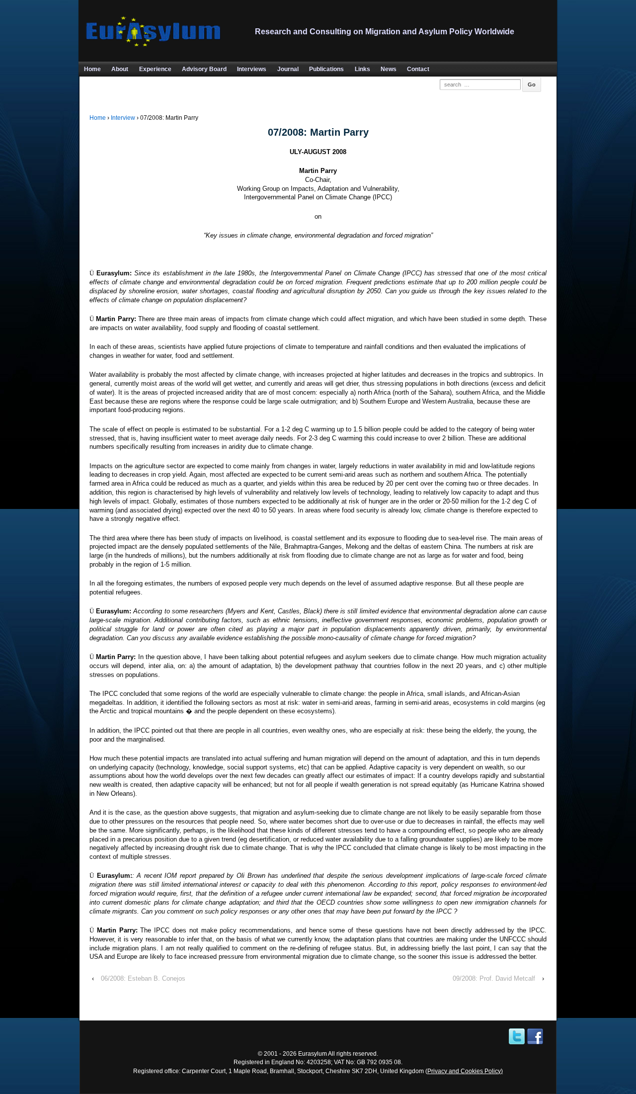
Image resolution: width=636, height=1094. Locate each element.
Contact (418, 69)
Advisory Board (204, 69)
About (119, 69)
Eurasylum (312, 1053)
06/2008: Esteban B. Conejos (143, 978)
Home (92, 69)
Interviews (251, 69)
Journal (288, 69)
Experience (155, 69)
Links (362, 69)
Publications (326, 69)
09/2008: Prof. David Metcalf (494, 978)
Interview (123, 117)
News (389, 69)
